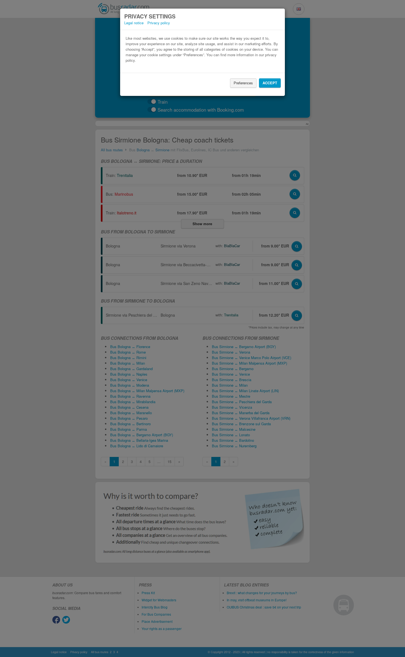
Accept (270, 82)
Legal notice (134, 22)
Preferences (243, 82)
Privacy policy (158, 22)
